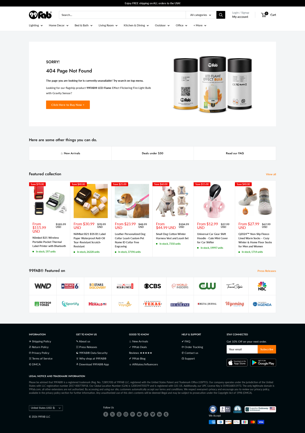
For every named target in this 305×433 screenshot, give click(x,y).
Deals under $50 (152, 153)
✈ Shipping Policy (40, 341)
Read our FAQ (235, 153)
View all (271, 174)
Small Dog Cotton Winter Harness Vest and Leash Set (172, 236)
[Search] (220, 15)
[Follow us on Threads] (119, 414)
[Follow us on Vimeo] (152, 414)
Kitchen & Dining (134, 25)
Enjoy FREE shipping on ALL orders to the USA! (152, 3)
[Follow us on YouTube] (139, 414)
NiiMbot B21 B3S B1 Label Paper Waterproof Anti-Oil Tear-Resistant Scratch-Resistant (90, 240)
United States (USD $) (43, 408)
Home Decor (57, 25)
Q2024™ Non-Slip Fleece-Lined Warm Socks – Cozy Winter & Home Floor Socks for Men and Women (255, 240)
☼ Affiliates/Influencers (143, 364)
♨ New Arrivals (70, 153)
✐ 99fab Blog (137, 358)
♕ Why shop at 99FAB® (91, 358)
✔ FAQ (186, 341)
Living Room (106, 25)
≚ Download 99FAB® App (92, 364)
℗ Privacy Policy (39, 352)
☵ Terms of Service (40, 358)
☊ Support (188, 358)
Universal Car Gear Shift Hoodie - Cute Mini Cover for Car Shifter (212, 238)
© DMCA (35, 364)
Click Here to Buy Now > (68, 104)
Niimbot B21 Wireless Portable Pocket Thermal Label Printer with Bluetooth (49, 242)
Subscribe (267, 349)
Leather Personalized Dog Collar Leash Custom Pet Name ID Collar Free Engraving (130, 240)
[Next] (276, 219)
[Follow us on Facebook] (105, 414)
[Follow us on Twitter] (112, 414)
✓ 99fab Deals (138, 347)
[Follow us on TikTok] (145, 414)
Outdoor (160, 25)
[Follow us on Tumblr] (166, 414)
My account (240, 17)
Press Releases (267, 270)
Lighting (34, 25)
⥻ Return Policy (39, 347)
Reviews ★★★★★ (140, 352)
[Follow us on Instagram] (125, 414)
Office (179, 25)
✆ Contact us (190, 352)
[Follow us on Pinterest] (132, 414)
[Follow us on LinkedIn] (159, 414)
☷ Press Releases (86, 347)
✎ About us (83, 341)
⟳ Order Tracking (192, 347)
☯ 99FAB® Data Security (91, 352)
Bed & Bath (82, 25)
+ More (197, 25)
